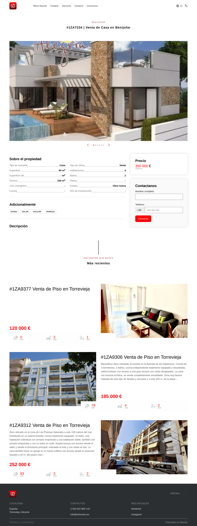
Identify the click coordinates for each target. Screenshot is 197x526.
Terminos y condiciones (21, 522)
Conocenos (92, 6)
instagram (136, 514)
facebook (136, 508)
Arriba (175, 493)
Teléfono (139, 204)
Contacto (79, 6)
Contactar (143, 218)
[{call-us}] (186, 6)
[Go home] (13, 5)
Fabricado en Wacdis (176, 522)
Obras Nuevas (40, 6)
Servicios (66, 6)
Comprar (54, 6)
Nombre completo (144, 191)
